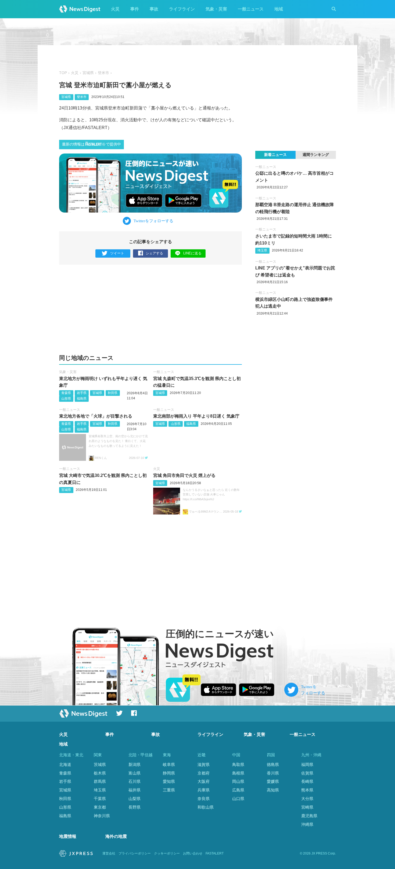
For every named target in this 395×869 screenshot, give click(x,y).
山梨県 (134, 798)
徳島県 (273, 764)
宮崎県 (307, 807)
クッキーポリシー (167, 853)
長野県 (134, 807)
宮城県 (88, 73)
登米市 (103, 73)
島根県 (238, 773)
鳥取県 (238, 764)
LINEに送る (192, 253)
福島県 (82, 398)
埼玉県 (262, 250)
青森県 (66, 393)
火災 (115, 9)
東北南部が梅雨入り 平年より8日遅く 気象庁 (196, 416)
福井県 (134, 790)
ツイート (117, 253)
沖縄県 (307, 824)
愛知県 (169, 781)
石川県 (134, 781)
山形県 (66, 398)
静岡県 (169, 773)
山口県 (238, 798)
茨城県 (100, 764)
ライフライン (182, 9)
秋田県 (112, 393)
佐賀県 (307, 773)
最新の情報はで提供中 (91, 144)
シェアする (154, 253)
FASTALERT (215, 853)
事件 (134, 9)
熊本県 (307, 790)
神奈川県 (102, 815)
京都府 (204, 773)
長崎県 (307, 781)
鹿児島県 (309, 815)
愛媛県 (273, 781)
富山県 (134, 773)
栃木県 (100, 773)
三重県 (169, 790)
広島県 (238, 790)
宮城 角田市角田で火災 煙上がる (184, 475)
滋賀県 (204, 764)
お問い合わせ (192, 853)
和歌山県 (206, 807)
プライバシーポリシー (135, 853)
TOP (63, 73)
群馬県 (100, 781)
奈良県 (204, 798)
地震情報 (67, 836)
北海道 (65, 764)
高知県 (273, 790)
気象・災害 (216, 9)
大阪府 (204, 781)
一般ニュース (251, 9)
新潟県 (134, 764)
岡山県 (238, 781)
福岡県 (307, 764)
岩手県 (82, 393)
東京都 (100, 807)
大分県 (307, 798)
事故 (154, 9)
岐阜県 (169, 764)
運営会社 (108, 853)
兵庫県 (204, 790)
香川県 (273, 773)
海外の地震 (116, 836)
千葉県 (100, 798)
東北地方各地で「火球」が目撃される (95, 416)
